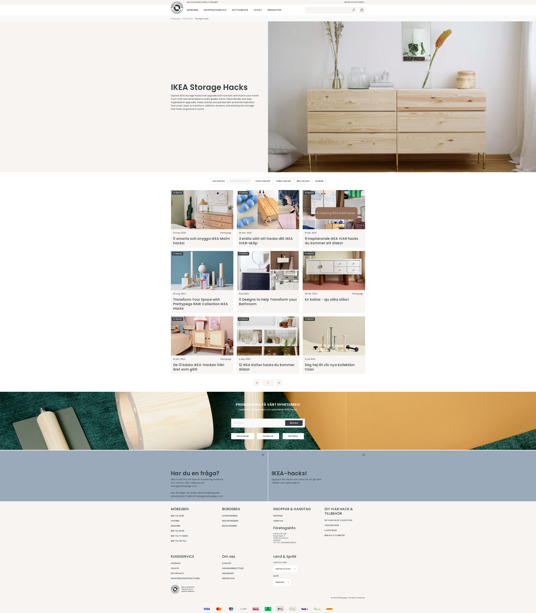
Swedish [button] (280, 582)
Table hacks (283, 181)
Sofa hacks (262, 181)
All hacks (218, 181)
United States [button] (283, 568)
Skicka (294, 423)
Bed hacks (303, 181)
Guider (319, 181)
